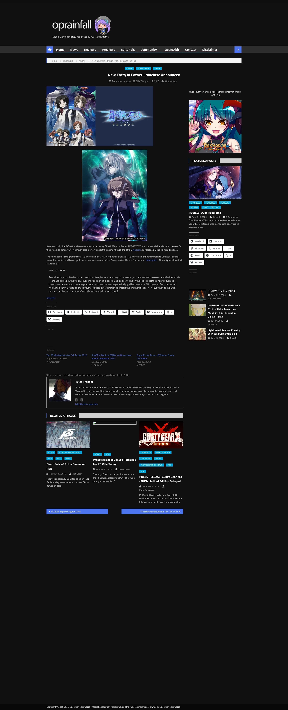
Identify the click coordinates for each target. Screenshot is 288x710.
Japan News (143, 68)
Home (60, 49)
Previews (108, 49)
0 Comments (170, 81)
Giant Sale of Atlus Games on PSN (66, 466)
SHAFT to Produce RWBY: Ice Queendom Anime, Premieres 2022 (112, 356)
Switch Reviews (211, 207)
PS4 (59, 458)
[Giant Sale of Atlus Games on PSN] (68, 435)
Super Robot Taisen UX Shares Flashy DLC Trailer (155, 356)
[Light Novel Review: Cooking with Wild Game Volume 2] (197, 334)
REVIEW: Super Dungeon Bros (66, 511)
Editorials (128, 49)
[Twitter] (81, 400)
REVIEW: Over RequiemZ (205, 212)
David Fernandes (146, 489)
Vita (68, 458)
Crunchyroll (69, 375)
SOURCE (50, 298)
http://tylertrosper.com (86, 404)
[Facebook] (76, 400)
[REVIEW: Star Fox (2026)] (197, 295)
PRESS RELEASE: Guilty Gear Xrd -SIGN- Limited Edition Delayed (160, 478)
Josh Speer (77, 473)
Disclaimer (209, 49)
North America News (69, 452)
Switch (194, 207)
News (74, 49)
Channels (146, 452)
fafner (78, 375)
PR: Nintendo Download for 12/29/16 (159, 511)
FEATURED (145, 458)
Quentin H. (212, 324)
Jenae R (216, 217)
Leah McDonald (215, 298)
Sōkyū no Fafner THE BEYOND (115, 375)
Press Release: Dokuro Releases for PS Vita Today (114, 461)
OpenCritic (172, 49)
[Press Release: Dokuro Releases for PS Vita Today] (115, 435)
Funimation (87, 375)
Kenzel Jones (124, 469)
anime (60, 375)
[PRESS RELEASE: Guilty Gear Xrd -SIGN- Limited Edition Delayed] (161, 435)
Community (148, 49)
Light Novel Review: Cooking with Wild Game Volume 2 (224, 332)
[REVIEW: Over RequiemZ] (215, 182)
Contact (190, 49)
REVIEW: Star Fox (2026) (221, 291)
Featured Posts (204, 160)
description (151, 260)
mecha (97, 375)
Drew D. (233, 338)
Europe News (163, 452)
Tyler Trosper (142, 81)
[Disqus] (114, 559)
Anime (129, 68)
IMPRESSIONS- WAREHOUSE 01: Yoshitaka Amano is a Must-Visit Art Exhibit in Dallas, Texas (224, 311)
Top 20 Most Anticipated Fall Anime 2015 (66, 355)
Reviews (90, 49)
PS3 (50, 458)
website (137, 249)
